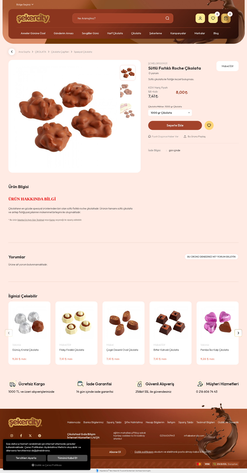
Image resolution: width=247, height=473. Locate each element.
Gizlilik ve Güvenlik (228, 422)
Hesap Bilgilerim (155, 422)
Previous (8, 333)
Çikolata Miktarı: (165, 106)
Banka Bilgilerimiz (93, 422)
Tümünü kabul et (67, 458)
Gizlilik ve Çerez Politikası (48, 465)
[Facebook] (21, 435)
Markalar (199, 33)
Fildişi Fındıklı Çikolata (71, 349)
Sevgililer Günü (90, 33)
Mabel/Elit (65, 344)
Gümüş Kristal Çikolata (25, 349)
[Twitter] (30, 435)
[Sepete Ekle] (42, 361)
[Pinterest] (39, 435)
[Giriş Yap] (200, 18)
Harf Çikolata (115, 33)
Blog (216, 33)
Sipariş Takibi (114, 422)
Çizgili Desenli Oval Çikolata (122, 349)
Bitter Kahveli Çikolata (166, 349)
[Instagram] (11, 435)
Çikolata (136, 33)
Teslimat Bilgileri (205, 422)
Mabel (110, 344)
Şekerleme (155, 33)
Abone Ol (115, 452)
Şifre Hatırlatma (134, 422)
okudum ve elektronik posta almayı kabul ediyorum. (172, 451)
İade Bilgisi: (154, 150)
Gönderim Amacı (63, 33)
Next (238, 333)
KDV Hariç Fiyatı (158, 89)
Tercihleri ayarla (26, 458)
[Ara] (168, 18)
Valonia (16, 344)
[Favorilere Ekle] (34, 361)
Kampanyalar (178, 33)
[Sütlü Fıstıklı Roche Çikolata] (64, 116)
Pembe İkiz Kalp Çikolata (214, 349)
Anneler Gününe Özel (33, 33)
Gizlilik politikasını (143, 451)
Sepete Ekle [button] (175, 125)
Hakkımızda (73, 422)
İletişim (171, 422)
